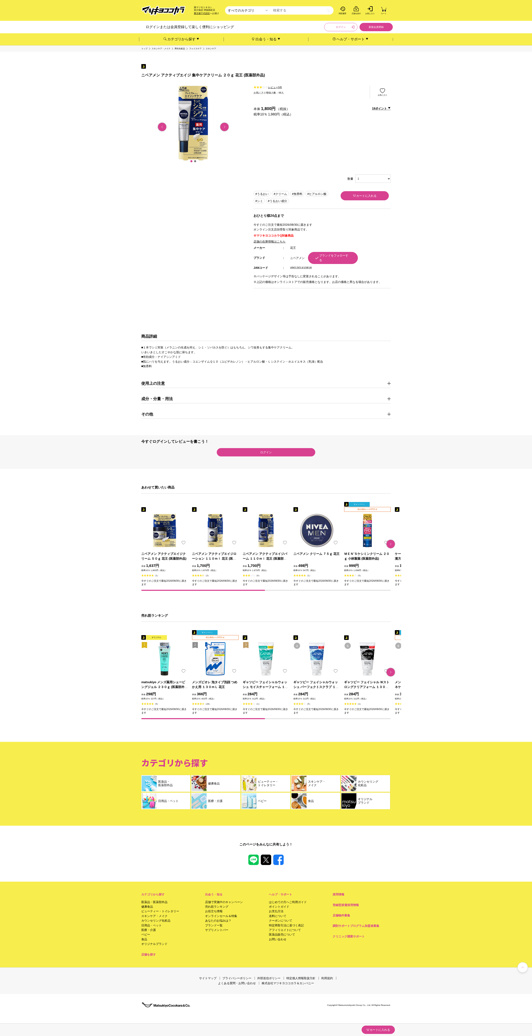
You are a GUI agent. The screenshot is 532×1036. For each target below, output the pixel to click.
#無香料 (297, 193)
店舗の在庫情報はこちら (270, 241)
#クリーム (280, 193)
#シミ (259, 201)
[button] (191, 161)
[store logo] (163, 10)
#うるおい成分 (277, 201)
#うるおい (262, 193)
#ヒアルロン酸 (316, 193)
